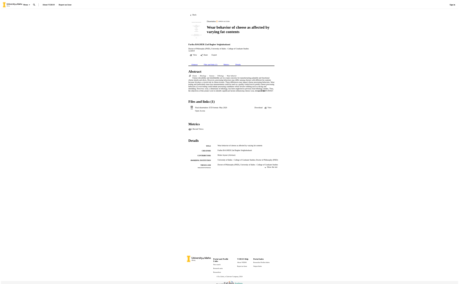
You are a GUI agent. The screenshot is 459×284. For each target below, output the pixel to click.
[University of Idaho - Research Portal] (12, 5)
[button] (258, 108)
